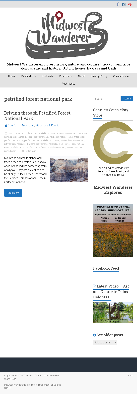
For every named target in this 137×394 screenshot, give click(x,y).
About (81, 76)
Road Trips (65, 76)
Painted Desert (10, 137)
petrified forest (78, 137)
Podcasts (47, 76)
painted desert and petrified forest (32, 137)
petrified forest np (17, 147)
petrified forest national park (72, 140)
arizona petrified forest (40, 133)
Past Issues (68, 83)
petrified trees (72, 147)
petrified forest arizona (13, 140)
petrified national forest (36, 147)
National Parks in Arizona (76, 133)
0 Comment (30, 151)
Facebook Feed (106, 268)
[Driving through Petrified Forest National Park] (69, 157)
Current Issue (121, 76)
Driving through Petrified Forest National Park (37, 115)
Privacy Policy (99, 76)
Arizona (29, 125)
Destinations (28, 76)
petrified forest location (49, 140)
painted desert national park (59, 137)
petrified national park (56, 147)
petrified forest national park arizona (19, 144)
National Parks (57, 133)
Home (11, 76)
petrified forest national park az (49, 144)
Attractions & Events (47, 125)
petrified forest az (31, 140)
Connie (12, 125)
